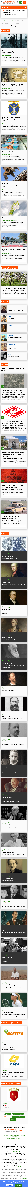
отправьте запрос (22, 1178)
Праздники (5, 31)
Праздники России (6, 55)
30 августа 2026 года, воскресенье (15, 10)
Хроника (4, 364)
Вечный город (5, 1107)
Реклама (17, 1135)
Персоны (4, 533)
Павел (10, 316)
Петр (10, 326)
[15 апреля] (4, 1114)
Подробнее (10, 1185)
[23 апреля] (17, 1119)
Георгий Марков (7, 904)
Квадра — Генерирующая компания (13, 1072)
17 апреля (14, 1114)
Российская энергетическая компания (12, 1076)
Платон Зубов (6, 582)
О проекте (5, 1135)
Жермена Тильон (7, 878)
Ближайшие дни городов (10, 1083)
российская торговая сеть (9, 1049)
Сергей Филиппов (7, 930)
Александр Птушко (8, 825)
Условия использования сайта (13, 1138)
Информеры (14, 1136)
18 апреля (21, 1114)
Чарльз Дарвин (7, 663)
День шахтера (7, 12)
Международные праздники (8, 220)
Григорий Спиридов (8, 556)
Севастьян (11, 344)
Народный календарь (9, 268)
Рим (3, 1105)
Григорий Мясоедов (8, 690)
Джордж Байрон (7, 637)
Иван (10, 307)
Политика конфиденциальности (13, 1141)
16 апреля (8, 1114)
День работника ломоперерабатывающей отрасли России (13, 184)
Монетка (4, 1044)
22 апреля (13, 1119)
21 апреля (21, 1117)
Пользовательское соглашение (13, 1139)
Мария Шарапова (7, 1012)
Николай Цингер (7, 716)
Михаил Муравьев (7, 742)
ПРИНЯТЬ (18, 1185)
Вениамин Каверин (8, 852)
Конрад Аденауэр (7, 797)
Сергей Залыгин (7, 957)
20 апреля (15, 1117)
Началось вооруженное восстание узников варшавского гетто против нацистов (13, 454)
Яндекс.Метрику (14, 1182)
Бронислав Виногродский (10, 985)
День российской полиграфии (11, 152)
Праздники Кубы (6, 253)
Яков (10, 354)
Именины (5, 302)
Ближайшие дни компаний (11, 1023)
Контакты (22, 1135)
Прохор (10, 335)
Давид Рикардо (7, 609)
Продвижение (11, 1135)
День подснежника (8, 218)
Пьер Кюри (5, 770)
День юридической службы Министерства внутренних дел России (12, 118)
